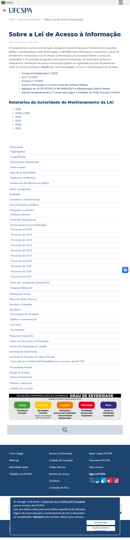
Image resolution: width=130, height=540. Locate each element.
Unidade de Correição (21, 388)
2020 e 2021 (22, 113)
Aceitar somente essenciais (101, 528)
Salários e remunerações (23, 319)
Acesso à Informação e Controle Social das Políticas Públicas (55, 84)
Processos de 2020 (21, 260)
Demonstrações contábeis (24, 204)
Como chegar (16, 453)
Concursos (15, 324)
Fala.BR (45, 66)
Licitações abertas (20, 214)
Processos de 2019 (21, 266)
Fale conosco (96, 467)
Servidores (15, 309)
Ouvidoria (54, 480)
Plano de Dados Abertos (23, 299)
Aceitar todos (100, 522)
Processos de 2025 (21, 234)
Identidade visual (18, 467)
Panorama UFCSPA (99, 460)
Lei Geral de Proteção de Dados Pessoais (32, 356)
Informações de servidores (24, 314)
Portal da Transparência (23, 219)
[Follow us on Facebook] (91, 480)
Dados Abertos (57, 467)
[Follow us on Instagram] (115, 480)
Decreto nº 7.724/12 (32, 80)
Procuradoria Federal (21, 367)
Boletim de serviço (59, 473)
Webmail (14, 460)
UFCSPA (66, 51)
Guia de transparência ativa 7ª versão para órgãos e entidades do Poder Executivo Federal (71, 92)
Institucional (16, 147)
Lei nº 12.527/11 (30, 77)
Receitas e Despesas (21, 304)
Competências (18, 156)
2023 (18, 120)
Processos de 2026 (21, 229)
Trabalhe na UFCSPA (20, 473)
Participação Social (20, 293)
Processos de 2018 (21, 271)
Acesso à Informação (60, 453)
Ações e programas (20, 189)
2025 (18, 128)
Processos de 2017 (21, 276)
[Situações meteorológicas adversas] (65, 418)
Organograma (17, 151)
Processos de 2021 (21, 255)
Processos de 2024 (21, 239)
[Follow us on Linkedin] (97, 480)
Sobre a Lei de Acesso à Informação (29, 341)
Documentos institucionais (24, 162)
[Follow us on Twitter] (103, 480)
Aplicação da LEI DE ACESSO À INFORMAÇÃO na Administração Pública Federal (66, 88)
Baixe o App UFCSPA (100, 453)
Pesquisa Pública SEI (21, 287)
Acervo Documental (21, 377)
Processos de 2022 (21, 250)
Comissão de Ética (59, 487)
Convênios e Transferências (25, 199)
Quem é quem (18, 167)
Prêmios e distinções (21, 383)
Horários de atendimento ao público (29, 183)
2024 (18, 124)
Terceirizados (17, 329)
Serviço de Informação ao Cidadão (28, 346)
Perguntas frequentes (21, 335)
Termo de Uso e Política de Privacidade (63, 501)
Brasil (10, 2)
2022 (18, 116)
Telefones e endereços (23, 177)
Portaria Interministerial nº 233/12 (40, 73)
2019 (18, 109)
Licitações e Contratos (22, 210)
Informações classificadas (23, 351)
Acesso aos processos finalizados (28, 224)
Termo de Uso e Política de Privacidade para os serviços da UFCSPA (47, 361)
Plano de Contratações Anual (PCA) (30, 282)
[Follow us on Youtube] (109, 480)
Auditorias (15, 194)
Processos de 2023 (21, 245)
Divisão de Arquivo (20, 372)
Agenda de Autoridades (23, 172)
